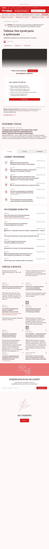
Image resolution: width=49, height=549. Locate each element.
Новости (12, 167)
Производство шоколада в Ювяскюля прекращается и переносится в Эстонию (9, 335)
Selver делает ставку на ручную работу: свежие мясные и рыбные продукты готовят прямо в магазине (36, 357)
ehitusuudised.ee (27, 7)
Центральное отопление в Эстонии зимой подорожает (19, 248)
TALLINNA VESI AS (7, 21)
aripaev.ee (13, 7)
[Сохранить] (44, 161)
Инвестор (18, 14)
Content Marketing (10, 128)
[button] (19, 388)
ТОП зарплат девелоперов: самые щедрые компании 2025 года (21, 236)
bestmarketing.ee (19, 7)
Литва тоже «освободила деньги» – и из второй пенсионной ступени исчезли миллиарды (35, 288)
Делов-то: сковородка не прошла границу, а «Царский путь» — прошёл (25, 230)
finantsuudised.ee (35, 7)
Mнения (6, 228)
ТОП (11, 197)
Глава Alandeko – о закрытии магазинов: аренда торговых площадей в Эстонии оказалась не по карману (36, 335)
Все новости (5, 14)
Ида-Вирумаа (25, 14)
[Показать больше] (41, 8)
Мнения (32, 14)
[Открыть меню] (8, 8)
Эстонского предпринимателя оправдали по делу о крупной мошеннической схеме (10, 357)
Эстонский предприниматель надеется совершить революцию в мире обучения (10, 310)
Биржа (11, 160)
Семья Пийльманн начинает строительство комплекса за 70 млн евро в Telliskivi (33, 310)
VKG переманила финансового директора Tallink (25, 185)
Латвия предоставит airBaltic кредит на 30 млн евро (18, 260)
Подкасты (37, 14)
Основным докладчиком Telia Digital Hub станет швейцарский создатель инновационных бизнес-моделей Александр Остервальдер (20, 131)
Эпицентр (12, 14)
